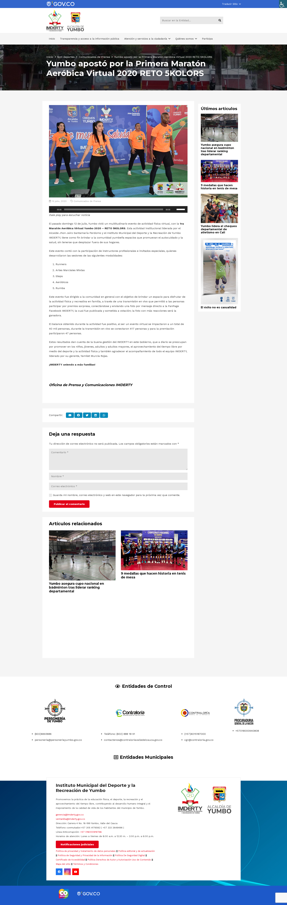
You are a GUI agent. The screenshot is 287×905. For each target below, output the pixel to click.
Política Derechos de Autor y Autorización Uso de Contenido (119, 859)
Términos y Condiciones (85, 864)
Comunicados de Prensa (87, 201)
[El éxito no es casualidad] (219, 240)
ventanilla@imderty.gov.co (70, 819)
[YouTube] (75, 871)
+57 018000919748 (91, 832)
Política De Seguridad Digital (130, 855)
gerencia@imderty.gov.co (70, 814)
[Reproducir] (53, 209)
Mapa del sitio (63, 864)
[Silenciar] (174, 209)
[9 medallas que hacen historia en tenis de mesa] (154, 532)
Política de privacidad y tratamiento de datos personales (86, 851)
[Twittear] (87, 415)
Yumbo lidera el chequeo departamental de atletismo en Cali (219, 229)
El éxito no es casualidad (218, 307)
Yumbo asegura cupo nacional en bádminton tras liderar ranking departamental (76, 587)
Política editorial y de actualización (136, 851)
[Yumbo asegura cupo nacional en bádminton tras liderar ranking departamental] (82, 532)
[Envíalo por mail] (70, 415)
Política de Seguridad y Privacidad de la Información (85, 855)
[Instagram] (67, 871)
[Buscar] (220, 20)
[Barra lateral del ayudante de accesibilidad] (283, 4)
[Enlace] (60, 4)
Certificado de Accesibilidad (70, 859)
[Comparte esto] (78, 415)
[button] (231, 3)
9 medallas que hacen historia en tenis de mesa (153, 575)
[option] (63, 893)
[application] (118, 209)
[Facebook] (59, 871)
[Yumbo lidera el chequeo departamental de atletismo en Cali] (219, 196)
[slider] (181, 209)
